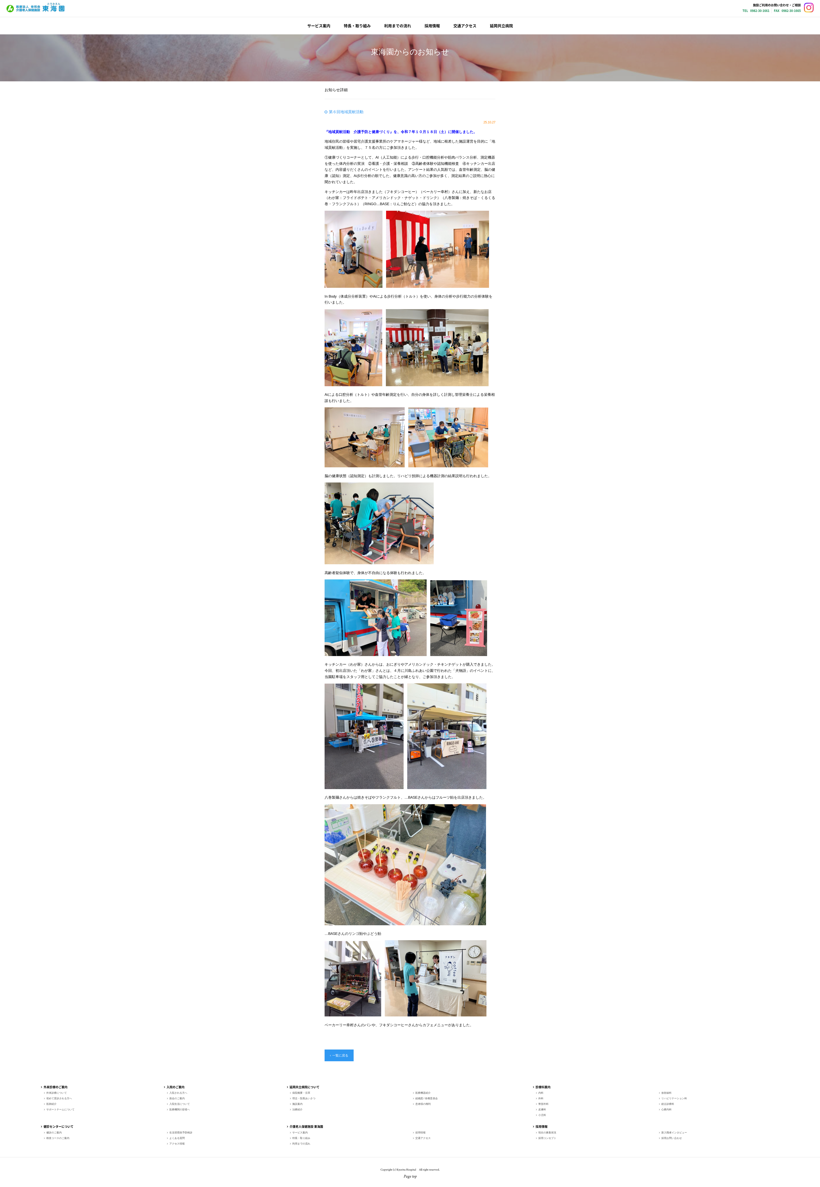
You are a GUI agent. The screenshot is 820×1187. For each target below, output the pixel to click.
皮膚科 (542, 1109)
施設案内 (297, 1103)
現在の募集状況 (547, 1132)
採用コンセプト (547, 1138)
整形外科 (543, 1103)
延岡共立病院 (501, 26)
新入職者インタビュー (674, 1132)
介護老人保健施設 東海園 (35, 7)
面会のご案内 (177, 1098)
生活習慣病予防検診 (180, 1132)
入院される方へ (178, 1092)
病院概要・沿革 (301, 1092)
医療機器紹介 (423, 1092)
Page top (410, 1177)
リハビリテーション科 (674, 1098)
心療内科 (666, 1109)
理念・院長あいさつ (303, 1098)
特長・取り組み (357, 26)
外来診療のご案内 (55, 1087)
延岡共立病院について (304, 1087)
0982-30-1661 (759, 10)
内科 (540, 1092)
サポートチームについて (60, 1109)
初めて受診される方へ (59, 1098)
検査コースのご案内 (57, 1138)
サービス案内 (318, 26)
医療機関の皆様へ (179, 1109)
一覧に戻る (340, 1055)
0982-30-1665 (791, 10)
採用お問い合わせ (671, 1138)
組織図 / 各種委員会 (426, 1098)
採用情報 (432, 26)
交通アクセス (464, 26)
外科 (540, 1098)
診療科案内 (543, 1087)
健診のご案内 (54, 1132)
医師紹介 (51, 1103)
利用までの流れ (397, 26)
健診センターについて (58, 1126)
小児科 (542, 1115)
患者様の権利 (423, 1103)
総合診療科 (667, 1103)
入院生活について (179, 1103)
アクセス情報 (177, 1143)
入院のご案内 (175, 1087)
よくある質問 (177, 1138)
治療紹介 (297, 1109)
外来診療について (56, 1092)
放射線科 (666, 1092)
